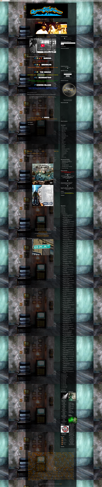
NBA (38, 468)
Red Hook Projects (62, 472)
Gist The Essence (64, 411)
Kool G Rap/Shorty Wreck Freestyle (71, 444)
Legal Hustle (64, 141)
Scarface (47, 474)
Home (43, 151)
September (64, 376)
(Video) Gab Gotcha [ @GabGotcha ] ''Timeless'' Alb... (68, 244)
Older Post (56, 151)
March (64, 384)
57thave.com (40, 452)
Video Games (49, 478)
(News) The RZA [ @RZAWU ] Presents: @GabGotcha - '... (67, 332)
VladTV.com (67, 478)
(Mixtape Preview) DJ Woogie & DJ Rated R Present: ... (68, 325)
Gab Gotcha (52, 118)
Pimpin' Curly (51, 469)
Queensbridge (55, 471)
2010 (63, 212)
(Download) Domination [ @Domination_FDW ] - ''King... (68, 239)
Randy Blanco (37, 472)
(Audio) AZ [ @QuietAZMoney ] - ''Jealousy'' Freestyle (68, 301)
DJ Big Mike (55, 457)
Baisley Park (46, 453)
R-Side (64, 403)
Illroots (63, 140)
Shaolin (71, 474)
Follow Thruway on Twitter (43, 54)
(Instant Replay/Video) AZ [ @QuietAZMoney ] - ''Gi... (67, 320)
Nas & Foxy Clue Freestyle (71, 438)
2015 (63, 207)
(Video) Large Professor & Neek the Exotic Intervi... (68, 229)
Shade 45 (67, 474)
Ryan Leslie (36, 474)
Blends (71, 454)
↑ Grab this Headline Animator (67, 39)
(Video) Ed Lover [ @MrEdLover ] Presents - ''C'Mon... (68, 215)
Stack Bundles (61, 475)
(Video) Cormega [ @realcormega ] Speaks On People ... (68, 233)
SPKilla (48, 37)
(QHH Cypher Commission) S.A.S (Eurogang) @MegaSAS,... (68, 335)
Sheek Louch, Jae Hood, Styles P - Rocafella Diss (71, 433)
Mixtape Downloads (59, 467)
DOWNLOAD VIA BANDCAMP (43, 235)
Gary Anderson (64, 438)
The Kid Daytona (63, 421)
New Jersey (51, 468)
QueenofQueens (65, 440)
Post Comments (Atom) (35, 153)
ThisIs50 (63, 154)
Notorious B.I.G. (34, 469)
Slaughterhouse (36, 475)
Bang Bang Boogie (52, 453)
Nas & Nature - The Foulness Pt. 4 (72, 431)
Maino (67, 466)
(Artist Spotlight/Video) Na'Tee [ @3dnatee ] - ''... (67, 259)
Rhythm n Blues (30, 473)
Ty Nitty (66, 476)
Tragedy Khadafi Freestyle (71, 439)
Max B (71, 466)
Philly (47, 469)
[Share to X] (46, 117)
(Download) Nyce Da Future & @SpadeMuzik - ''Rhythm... (67, 261)
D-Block (51, 457)
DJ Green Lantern (40, 458)
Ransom (42, 472)
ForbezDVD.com (43, 118)
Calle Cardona (59, 455)
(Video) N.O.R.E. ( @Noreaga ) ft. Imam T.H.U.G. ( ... (68, 370)
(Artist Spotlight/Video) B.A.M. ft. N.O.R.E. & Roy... (68, 253)
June (63, 380)
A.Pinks (64, 407)
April (63, 383)
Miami (35, 467)
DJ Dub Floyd (34, 458)
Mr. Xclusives (64, 144)
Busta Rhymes (50, 455)
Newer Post (29, 151)
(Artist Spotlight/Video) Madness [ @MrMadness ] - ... (68, 235)
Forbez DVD (63, 133)
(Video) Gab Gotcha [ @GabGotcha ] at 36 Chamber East (68, 314)
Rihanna (41, 473)
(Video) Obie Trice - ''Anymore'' (67, 330)
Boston (29, 455)
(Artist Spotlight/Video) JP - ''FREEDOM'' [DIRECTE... (67, 307)
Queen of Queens (70, 470)
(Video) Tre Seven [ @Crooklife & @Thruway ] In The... (68, 343)
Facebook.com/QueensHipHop (42, 232)
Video (41, 478)
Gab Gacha (48, 118)
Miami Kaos (39, 467)
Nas (46, 468)
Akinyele (45, 452)
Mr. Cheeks (34, 468)
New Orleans (56, 468)
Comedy (56, 456)
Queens (30, 471)
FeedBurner (70, 77)
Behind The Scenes (38, 454)
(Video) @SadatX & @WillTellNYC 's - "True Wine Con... (68, 248)
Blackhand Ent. (62, 454)
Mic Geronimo (45, 467)
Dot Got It (63, 132)
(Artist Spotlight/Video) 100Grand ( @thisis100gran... (68, 272)
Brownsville (44, 455)
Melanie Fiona (64, 401)
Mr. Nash (64, 402)
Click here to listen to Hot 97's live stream (64, 434)
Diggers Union (64, 131)
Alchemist (69, 452)
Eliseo (64, 408)
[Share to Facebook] (47, 117)
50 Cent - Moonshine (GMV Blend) (71, 406)
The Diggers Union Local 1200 (67, 166)
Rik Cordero (45, 473)
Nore (29, 469)
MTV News (63, 466)
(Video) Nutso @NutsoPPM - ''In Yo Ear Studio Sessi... (68, 303)
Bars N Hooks (65, 453)
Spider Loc (52, 475)
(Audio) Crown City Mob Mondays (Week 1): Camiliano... (68, 316)
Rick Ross (36, 473)
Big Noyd (48, 454)
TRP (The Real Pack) (64, 405)
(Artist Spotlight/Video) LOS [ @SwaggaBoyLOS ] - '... (67, 220)
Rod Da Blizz (56, 473)
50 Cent (34, 452)
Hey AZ (63, 139)
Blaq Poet (67, 454)
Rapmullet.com (47, 472)
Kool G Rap (33, 465)
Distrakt (64, 412)
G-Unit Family (64, 134)
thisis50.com (37, 479)
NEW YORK (42, 468)
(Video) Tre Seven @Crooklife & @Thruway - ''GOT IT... (67, 285)
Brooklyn (38, 455)
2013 (63, 208)
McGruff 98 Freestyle (71, 443)
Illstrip (64, 414)
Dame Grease (68, 458)
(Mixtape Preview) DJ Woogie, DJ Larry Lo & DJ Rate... (68, 327)
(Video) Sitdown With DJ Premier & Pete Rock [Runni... (68, 231)
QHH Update (64, 470)
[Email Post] (42, 117)
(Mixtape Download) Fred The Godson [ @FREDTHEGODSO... (69, 363)
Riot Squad (50, 473)
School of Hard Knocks (52, 474)
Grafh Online (64, 137)
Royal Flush (66, 473)
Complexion (60, 456)
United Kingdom (30, 478)
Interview (55, 118)
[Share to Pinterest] (48, 117)
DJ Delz (60, 457)
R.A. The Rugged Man (64, 471)
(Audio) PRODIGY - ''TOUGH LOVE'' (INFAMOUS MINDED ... (68, 318)
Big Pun (53, 454)
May (63, 382)
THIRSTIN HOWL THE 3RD (64, 417)
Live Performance (42, 466)
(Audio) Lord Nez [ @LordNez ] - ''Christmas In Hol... (67, 237)
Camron (68, 455)
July (63, 379)
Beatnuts (29, 454)
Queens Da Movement (39, 471)
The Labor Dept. (64, 152)
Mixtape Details (51, 467)
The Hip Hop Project (65, 151)
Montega (64, 413)
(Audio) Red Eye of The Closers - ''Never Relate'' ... (68, 218)
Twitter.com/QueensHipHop (43, 231)
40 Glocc (29, 452)
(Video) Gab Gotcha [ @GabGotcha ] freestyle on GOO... (68, 281)
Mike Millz (63, 406)
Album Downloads (58, 452)
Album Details (31, 118)
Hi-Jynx (64, 420)
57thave (63, 126)
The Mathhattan (64, 153)
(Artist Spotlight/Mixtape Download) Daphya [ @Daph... (68, 246)
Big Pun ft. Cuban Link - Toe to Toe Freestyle (71, 436)
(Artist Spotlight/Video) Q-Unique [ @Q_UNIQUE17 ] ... (68, 287)
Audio (41, 453)
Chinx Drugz (35, 456)
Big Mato (44, 454)
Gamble (64, 419)
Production (31, 470)
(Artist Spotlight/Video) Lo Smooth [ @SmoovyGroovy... (68, 290)
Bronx (33, 455)
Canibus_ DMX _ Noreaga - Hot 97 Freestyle (71, 425)
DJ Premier (46, 458)
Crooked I (41, 457)
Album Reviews (64, 452)
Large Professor (49, 465)
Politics (60, 469)
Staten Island (67, 475)
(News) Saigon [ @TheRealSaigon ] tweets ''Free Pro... (68, 361)
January (64, 387)
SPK (39, 474)
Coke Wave (51, 456)
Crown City (38, 118)
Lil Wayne (32, 466)
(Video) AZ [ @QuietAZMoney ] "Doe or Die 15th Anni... (68, 352)
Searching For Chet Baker (66, 160)
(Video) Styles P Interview (68, 100)
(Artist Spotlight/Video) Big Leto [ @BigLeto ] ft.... (68, 255)
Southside (46, 475)
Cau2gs (73, 455)
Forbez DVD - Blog (65, 168)
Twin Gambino (58, 476)
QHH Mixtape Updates (59, 470)
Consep (69, 456)
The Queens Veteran (65, 442)
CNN (54, 455)
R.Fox (70, 471)
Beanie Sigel (71, 453)
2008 (63, 390)
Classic (40, 456)
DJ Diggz (64, 457)
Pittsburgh (55, 469)
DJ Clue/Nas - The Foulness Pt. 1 (71, 430)
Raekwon (31, 472)
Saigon (43, 474)
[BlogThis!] (45, 117)
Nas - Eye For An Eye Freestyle (71, 441)
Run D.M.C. (31, 474)
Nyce (39, 469)
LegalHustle (65, 465)
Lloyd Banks (49, 466)
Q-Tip (35, 470)
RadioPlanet (63, 146)
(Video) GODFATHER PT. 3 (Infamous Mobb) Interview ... (68, 329)
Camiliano (64, 455)
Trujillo (64, 399)
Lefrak (60, 465)
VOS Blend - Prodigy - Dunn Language (71, 411)
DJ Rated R (51, 458)
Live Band (36, 466)
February (64, 386)
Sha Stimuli (63, 474)
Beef (33, 454)
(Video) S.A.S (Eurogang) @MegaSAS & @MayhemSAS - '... (68, 305)
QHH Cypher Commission (42, 470)
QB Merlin (63, 145)
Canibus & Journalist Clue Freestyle (71, 428)
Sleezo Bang (42, 475)
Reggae (68, 472)
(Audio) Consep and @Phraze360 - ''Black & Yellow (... (68, 350)
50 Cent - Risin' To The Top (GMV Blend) (71, 409)
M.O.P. (59, 466)
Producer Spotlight (71, 469)
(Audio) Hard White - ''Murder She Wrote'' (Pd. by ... (68, 359)
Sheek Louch (30, 475)
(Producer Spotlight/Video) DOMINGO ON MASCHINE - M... (68, 222)
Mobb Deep (67, 467)
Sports (56, 475)
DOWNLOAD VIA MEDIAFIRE (43, 236)
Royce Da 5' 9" (71, 473)
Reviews (71, 472)
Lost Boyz (54, 466)
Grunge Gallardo (63, 415)
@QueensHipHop (67, 67)
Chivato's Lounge (64, 127)
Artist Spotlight (34, 453)
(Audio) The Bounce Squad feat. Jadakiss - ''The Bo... (67, 298)
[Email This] (44, 117)
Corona (35, 118)
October (64, 375)
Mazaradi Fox (30, 467)
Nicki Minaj (65, 468)
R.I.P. (73, 471)
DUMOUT (62, 458)
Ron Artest (63, 147)
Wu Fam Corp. (64, 157)
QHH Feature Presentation (51, 470)
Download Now (68, 178)
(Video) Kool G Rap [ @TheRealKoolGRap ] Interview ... (68, 266)
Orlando (43, 469)
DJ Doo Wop (69, 457)
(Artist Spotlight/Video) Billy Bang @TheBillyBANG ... (68, 263)
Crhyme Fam (37, 457)
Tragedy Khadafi (34, 476)
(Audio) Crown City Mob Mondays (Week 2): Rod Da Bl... (68, 274)
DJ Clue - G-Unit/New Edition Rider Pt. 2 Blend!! (71, 403)
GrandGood (63, 138)
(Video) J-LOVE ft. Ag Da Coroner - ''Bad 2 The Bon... (68, 257)
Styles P (72, 475)
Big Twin (57, 454)
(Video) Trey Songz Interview (67, 99)
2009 (63, 389)
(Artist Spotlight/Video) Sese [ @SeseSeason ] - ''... (67, 322)
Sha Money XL (58, 474)
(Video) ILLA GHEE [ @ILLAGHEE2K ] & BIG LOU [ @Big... (68, 283)
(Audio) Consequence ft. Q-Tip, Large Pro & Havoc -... (68, 354)
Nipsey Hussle (64, 400)
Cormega (72, 456)
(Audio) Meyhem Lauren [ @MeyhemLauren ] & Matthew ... (68, 367)
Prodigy (64, 469)
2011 (63, 211)
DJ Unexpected (57, 458)
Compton (65, 456)
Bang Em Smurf (58, 453)
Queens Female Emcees (48, 471)
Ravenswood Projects (54, 472)
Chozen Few (64, 409)
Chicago (31, 456)
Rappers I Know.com (64, 410)
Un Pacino (70, 476)
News (61, 468)
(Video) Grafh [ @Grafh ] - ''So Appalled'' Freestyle (67, 279)
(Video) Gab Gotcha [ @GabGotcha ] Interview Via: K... (68, 277)
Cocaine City (46, 456)
